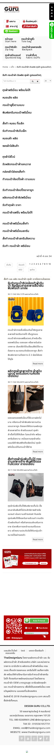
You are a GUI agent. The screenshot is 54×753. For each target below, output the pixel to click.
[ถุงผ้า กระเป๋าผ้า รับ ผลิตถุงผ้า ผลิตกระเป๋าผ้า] (12, 9)
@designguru (42, 720)
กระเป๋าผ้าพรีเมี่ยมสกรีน (16, 231)
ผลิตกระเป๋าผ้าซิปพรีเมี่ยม (17, 198)
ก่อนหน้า (21, 265)
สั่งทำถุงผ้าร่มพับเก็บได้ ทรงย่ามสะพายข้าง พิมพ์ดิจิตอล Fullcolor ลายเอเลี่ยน (24, 461)
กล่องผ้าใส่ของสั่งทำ (14, 172)
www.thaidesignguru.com (36, 732)
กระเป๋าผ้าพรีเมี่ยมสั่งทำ (16, 224)
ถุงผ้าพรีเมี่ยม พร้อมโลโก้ (16, 90)
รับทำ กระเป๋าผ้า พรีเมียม (16, 246)
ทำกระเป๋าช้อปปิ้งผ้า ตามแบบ (19, 179)
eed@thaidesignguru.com (35, 728)
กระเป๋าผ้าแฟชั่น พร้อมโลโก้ (18, 213)
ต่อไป (20, 269)
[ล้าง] (37, 82)
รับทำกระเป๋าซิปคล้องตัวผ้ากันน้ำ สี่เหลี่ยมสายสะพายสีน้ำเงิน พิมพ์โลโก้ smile (26, 286)
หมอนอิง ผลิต (10, 98)
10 (49, 264)
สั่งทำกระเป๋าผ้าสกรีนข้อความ (19, 239)
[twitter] (40, 738)
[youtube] (28, 738)
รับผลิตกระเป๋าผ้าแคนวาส (17, 164)
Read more (38, 363)
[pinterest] (21, 738)
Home (5, 67)
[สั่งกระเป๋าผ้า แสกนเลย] (27, 627)
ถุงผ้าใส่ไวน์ (9, 157)
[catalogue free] (51, 11)
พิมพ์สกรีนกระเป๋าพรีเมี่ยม (17, 113)
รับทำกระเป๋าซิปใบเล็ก (14, 131)
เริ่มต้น (8, 265)
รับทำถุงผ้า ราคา (12, 205)
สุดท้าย (32, 269)
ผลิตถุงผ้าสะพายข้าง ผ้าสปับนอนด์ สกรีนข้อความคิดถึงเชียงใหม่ (25, 373)
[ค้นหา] (32, 82)
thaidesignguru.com (31, 696)
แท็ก (12, 67)
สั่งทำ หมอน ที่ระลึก (13, 123)
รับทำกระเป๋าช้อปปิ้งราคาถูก (18, 190)
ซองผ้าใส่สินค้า (11, 146)
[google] (34, 738)
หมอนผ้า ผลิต (10, 138)
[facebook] (47, 738)
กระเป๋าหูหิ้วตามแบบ (13, 105)
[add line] (51, 30)
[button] (47, 747)
